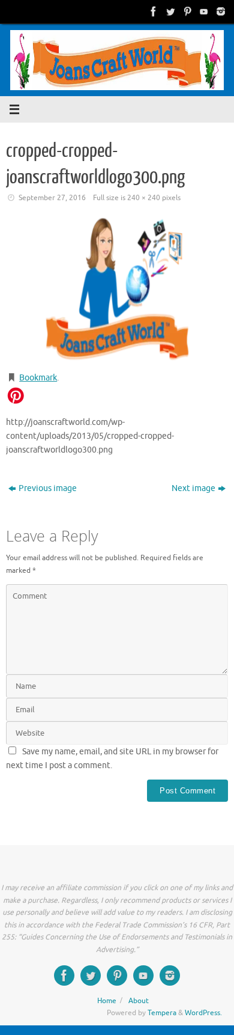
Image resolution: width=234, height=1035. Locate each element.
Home (106, 1001)
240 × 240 (143, 198)
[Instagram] (219, 11)
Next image (193, 488)
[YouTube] (202, 11)
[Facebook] (152, 11)
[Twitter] (169, 11)
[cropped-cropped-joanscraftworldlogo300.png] (117, 290)
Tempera (162, 1013)
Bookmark (38, 378)
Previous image (48, 488)
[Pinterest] (186, 11)
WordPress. (203, 1013)
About (138, 1001)
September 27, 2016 (52, 198)
